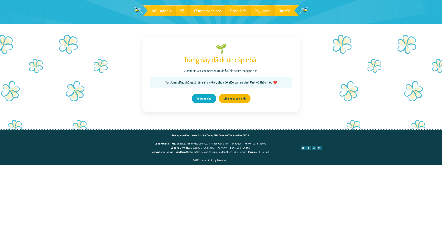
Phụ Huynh (263, 10)
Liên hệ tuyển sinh (235, 98)
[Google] (319, 148)
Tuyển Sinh (237, 10)
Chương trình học (207, 10)
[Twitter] (303, 148)
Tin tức (284, 10)
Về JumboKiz (161, 10)
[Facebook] (308, 148)
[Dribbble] (314, 148)
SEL (182, 10)
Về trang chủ (203, 98)
